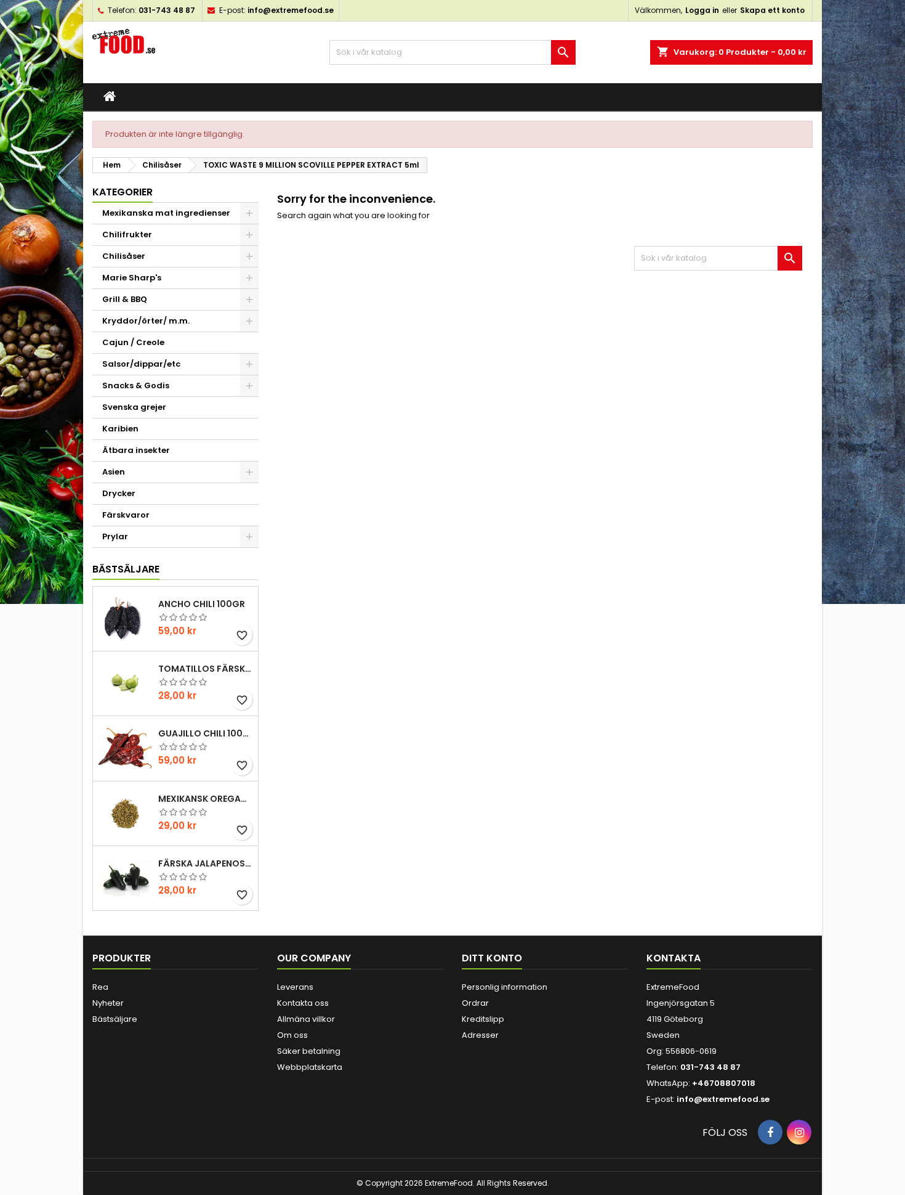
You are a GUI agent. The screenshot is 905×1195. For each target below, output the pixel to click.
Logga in (702, 10)
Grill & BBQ (124, 299)
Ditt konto (492, 958)
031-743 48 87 (167, 10)
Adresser (480, 1035)
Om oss (292, 1035)
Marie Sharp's (131, 277)
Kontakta (673, 958)
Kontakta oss (303, 1003)
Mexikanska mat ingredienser (166, 213)
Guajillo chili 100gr (205, 733)
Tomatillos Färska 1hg (205, 669)
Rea (100, 987)
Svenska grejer (134, 407)
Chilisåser (123, 256)
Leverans (295, 987)
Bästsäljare (125, 569)
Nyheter (108, 1003)
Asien (113, 472)
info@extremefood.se (290, 10)
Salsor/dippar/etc (141, 364)
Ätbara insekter (136, 450)
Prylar (115, 536)
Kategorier (122, 192)
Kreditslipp (483, 1019)
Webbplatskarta (309, 1067)
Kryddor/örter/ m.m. (146, 321)
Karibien (120, 428)
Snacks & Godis (135, 385)
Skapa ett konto (772, 10)
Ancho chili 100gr (201, 604)
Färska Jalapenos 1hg (205, 863)
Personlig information (504, 987)
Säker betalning (308, 1051)
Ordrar (475, 1003)
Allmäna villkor (306, 1019)
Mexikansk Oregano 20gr (205, 799)
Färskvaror (126, 515)
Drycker (118, 493)
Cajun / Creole (133, 342)
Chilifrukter (127, 234)
